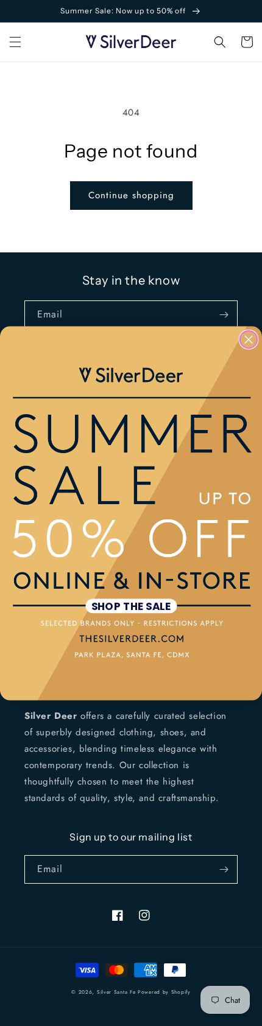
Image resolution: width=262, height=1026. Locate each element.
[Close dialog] (249, 339)
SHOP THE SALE (131, 605)
